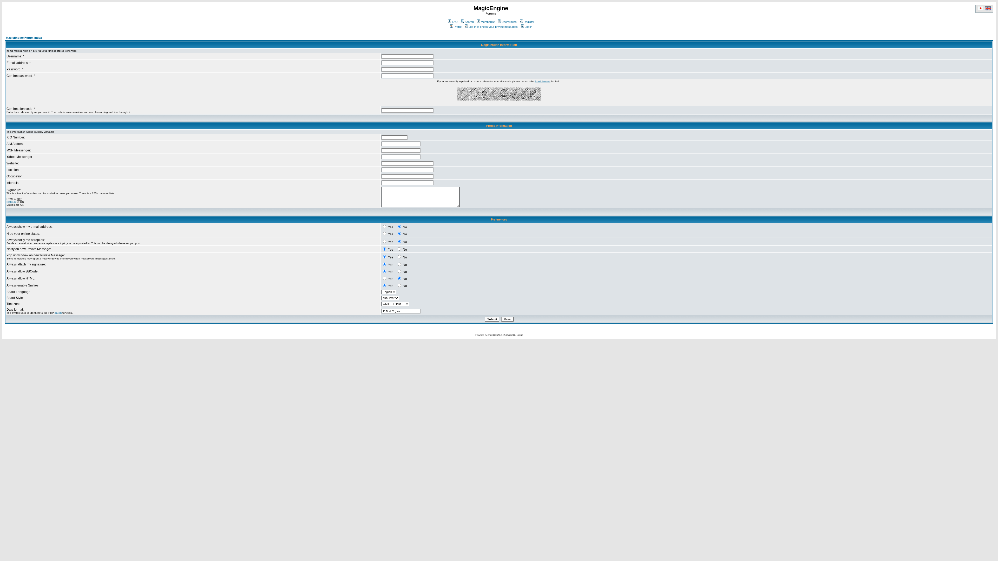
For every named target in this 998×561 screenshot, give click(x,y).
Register (529, 21)
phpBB (491, 334)
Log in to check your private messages (493, 26)
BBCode (11, 202)
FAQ (455, 21)
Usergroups (509, 21)
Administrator (542, 81)
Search (469, 21)
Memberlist (488, 21)
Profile (458, 26)
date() (58, 312)
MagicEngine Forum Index (24, 37)
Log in (528, 26)
